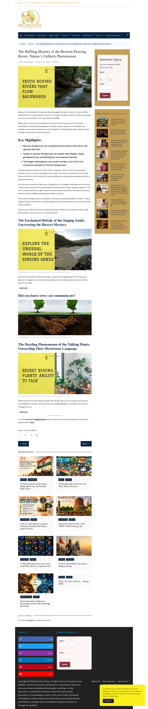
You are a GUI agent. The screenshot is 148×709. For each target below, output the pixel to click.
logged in (31, 620)
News (62, 577)
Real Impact (26, 597)
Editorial (41, 35)
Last (109, 80)
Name (102, 72)
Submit (105, 95)
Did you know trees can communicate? (46, 296)
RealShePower (40, 419)
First (101, 80)
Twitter (26, 435)
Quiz (61, 479)
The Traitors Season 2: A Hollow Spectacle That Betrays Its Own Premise (118, 132)
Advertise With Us (62, 2)
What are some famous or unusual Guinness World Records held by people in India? (34, 526)
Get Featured (34, 2)
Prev (24, 443)
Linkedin (31, 435)
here (32, 422)
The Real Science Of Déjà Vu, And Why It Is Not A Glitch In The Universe (119, 212)
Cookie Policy (113, 696)
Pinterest (37, 435)
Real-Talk (53, 35)
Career (75, 35)
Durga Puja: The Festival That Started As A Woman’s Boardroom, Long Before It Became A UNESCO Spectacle (119, 225)
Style (64, 35)
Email (102, 84)
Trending (28, 35)
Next (85, 443)
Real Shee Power (26, 62)
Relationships (112, 35)
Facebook (20, 435)
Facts (56, 62)
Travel (98, 35)
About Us (22, 2)
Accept (108, 701)
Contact (75, 2)
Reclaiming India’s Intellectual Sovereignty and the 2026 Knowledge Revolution (35, 603)
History (70, 559)
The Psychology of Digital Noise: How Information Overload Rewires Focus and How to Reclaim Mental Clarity (119, 155)
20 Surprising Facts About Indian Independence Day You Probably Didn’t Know (33, 486)
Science (24, 559)
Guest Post (47, 2)
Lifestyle (87, 35)
